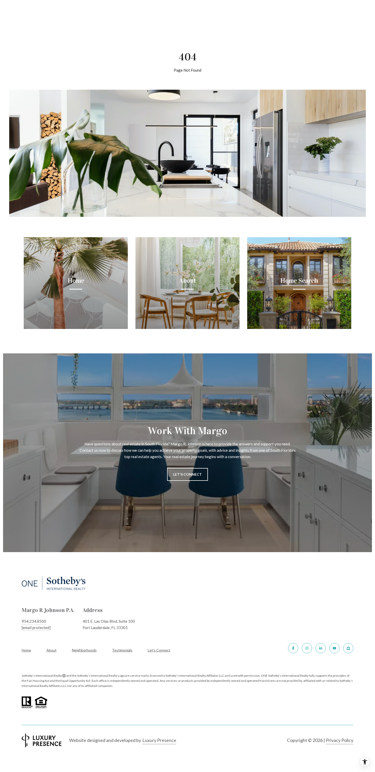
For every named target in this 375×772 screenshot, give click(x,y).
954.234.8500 (34, 621)
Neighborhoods (84, 650)
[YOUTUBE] (334, 648)
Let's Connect (159, 650)
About (51, 650)
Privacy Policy (339, 740)
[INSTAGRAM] (307, 648)
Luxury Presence (159, 740)
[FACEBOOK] (293, 648)
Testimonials (122, 650)
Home (26, 650)
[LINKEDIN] (321, 648)
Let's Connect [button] (187, 474)
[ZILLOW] (348, 648)
